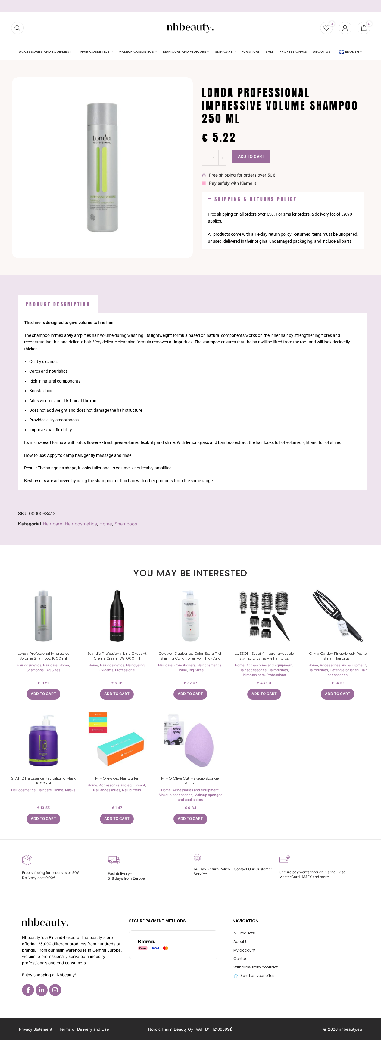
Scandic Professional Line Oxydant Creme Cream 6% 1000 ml (117, 656)
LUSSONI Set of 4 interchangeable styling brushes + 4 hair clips (264, 656)
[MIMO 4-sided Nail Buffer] (117, 741)
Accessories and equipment (269, 665)
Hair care (52, 524)
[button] (283, 199)
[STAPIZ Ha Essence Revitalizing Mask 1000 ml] (43, 741)
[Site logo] (190, 27)
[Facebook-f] (28, 990)
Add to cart (251, 156)
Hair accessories (253, 670)
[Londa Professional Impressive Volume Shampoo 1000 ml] (43, 616)
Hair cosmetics (81, 524)
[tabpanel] (192, 401)
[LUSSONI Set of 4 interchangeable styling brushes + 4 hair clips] (264, 616)
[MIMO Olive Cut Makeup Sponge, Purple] (190, 741)
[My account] (345, 28)
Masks (70, 790)
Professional (125, 670)
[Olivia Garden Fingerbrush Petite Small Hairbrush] (337, 616)
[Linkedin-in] (42, 990)
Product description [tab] (58, 304)
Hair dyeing (135, 665)
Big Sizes (52, 670)
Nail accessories (106, 790)
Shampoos (125, 524)
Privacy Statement (35, 1029)
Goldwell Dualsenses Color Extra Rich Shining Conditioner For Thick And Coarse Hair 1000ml (190, 658)
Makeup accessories (175, 795)
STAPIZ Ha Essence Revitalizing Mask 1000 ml (43, 781)
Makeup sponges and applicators (200, 797)
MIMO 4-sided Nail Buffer (117, 778)
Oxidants (106, 670)
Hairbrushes (278, 670)
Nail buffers (131, 790)
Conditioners (184, 665)
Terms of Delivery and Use (84, 1029)
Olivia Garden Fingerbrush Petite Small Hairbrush (338, 656)
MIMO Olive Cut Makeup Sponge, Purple (190, 781)
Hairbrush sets (253, 675)
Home (105, 524)
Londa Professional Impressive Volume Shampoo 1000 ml (43, 656)
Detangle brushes (344, 670)
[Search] (17, 28)
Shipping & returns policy (255, 199)
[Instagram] (55, 990)
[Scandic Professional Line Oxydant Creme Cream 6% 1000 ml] (117, 616)
